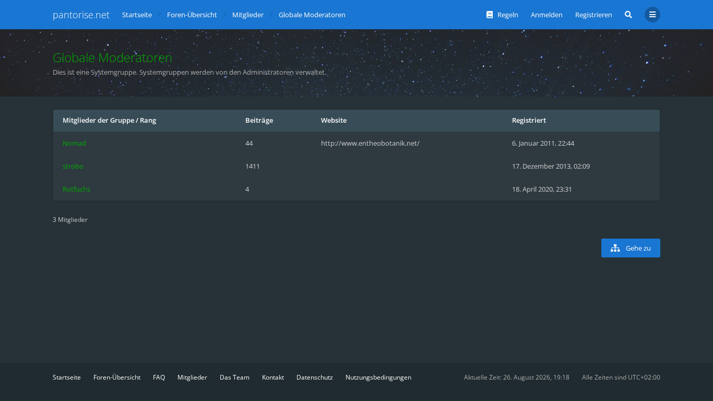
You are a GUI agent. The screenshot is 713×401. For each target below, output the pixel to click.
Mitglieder (192, 377)
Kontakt (273, 377)
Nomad (74, 143)
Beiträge (259, 120)
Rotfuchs (76, 189)
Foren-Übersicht (116, 377)
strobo (73, 166)
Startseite (67, 377)
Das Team (234, 377)
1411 (252, 166)
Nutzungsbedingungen (378, 377)
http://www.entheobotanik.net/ (370, 143)
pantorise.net (81, 14)
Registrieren (593, 14)
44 (249, 143)
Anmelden (547, 14)
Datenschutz (314, 377)
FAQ (159, 377)
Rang (148, 120)
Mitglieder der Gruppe (98, 120)
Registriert (529, 120)
